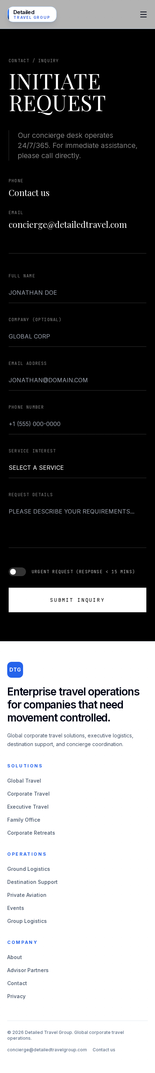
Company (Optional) (35, 320)
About (14, 957)
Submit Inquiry (77, 600)
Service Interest (32, 451)
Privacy (16, 996)
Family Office (23, 820)
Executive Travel (28, 807)
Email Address (28, 363)
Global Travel (24, 781)
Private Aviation (26, 895)
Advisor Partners (28, 970)
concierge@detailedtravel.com (68, 224)
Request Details (31, 495)
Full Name (22, 276)
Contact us (29, 192)
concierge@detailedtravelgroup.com (47, 1049)
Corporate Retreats (31, 833)
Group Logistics (27, 921)
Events (15, 908)
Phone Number (26, 407)
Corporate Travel (28, 794)
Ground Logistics (28, 869)
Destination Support (32, 882)
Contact (17, 983)
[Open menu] (143, 14)
